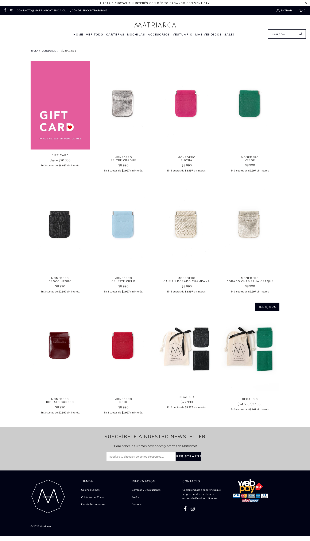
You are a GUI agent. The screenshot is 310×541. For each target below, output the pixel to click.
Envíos (135, 497)
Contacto (137, 504)
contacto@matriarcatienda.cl (41, 10)
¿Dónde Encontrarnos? (88, 10)
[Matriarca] (155, 23)
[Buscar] (300, 34)
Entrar (286, 10)
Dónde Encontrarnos (93, 504)
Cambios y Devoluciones (146, 489)
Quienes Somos (90, 489)
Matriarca (45, 526)
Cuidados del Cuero (92, 497)
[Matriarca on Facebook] (5, 10)
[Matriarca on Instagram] (11, 10)
